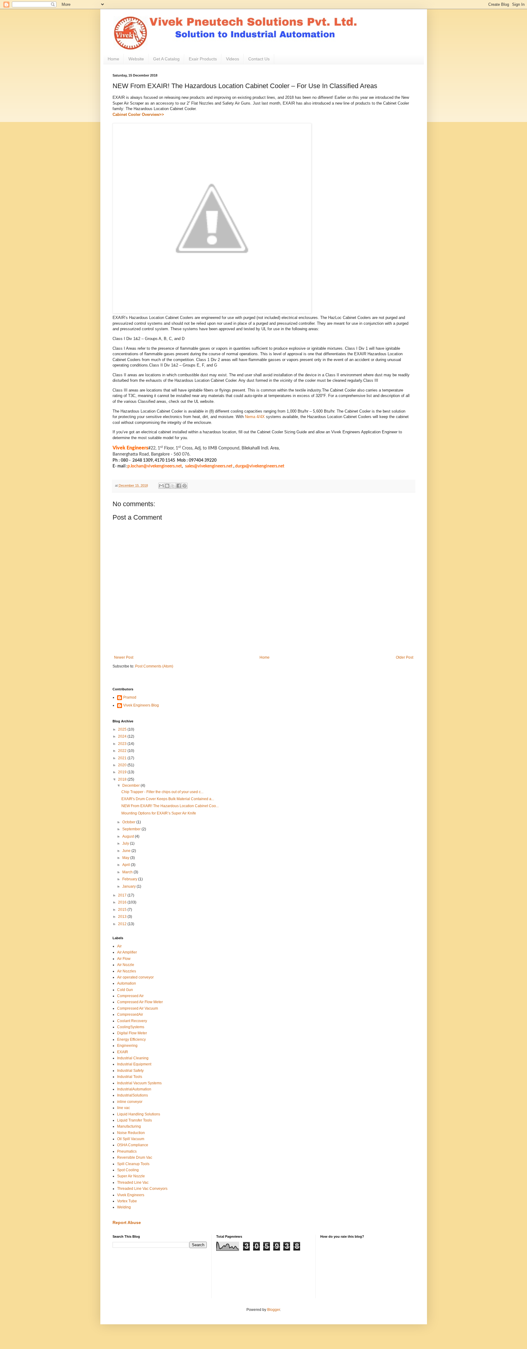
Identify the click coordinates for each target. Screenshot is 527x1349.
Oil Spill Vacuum (130, 1139)
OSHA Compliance (132, 1145)
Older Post (404, 657)
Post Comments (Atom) (154, 666)
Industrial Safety (130, 1070)
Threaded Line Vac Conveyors (142, 1188)
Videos (232, 58)
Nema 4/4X (255, 416)
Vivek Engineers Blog (141, 705)
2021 (122, 758)
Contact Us (259, 58)
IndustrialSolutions (132, 1095)
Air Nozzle (125, 965)
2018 (122, 779)
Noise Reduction (131, 1133)
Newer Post (123, 657)
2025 (122, 729)
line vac (123, 1108)
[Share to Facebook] (179, 486)
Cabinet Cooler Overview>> (138, 114)
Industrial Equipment (134, 1064)
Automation (126, 983)
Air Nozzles (126, 971)
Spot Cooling (128, 1170)
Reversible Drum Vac (134, 1157)
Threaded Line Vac (133, 1182)
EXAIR (122, 1052)
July (126, 843)
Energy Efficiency (131, 1039)
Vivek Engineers (130, 1195)
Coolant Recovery (132, 1021)
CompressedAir (130, 1014)
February (130, 879)
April (126, 865)
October (129, 822)
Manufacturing (129, 1126)
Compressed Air (130, 996)
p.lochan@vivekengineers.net (154, 466)
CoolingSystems (130, 1027)
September (132, 829)
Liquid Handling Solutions (138, 1114)
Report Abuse (127, 1222)
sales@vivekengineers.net (208, 466)
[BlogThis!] (167, 486)
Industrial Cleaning (133, 1058)
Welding (124, 1207)
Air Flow (124, 959)
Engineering (127, 1045)
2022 (122, 751)
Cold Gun (125, 990)
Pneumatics (127, 1151)
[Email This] (161, 486)
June (126, 851)
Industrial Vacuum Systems (139, 1083)
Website (136, 58)
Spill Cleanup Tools (133, 1164)
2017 (122, 895)
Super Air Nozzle (131, 1176)
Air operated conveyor (135, 977)
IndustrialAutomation (134, 1089)
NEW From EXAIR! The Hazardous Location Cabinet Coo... (170, 806)
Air (119, 946)
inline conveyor (129, 1102)
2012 (122, 924)
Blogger (273, 1310)
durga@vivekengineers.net (259, 466)
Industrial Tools (129, 1077)
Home (113, 58)
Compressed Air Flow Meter (140, 1002)
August (128, 836)
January (129, 886)
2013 (122, 916)
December (131, 785)
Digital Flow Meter (132, 1033)
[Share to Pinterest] (184, 486)
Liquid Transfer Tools (134, 1120)
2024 (122, 736)
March (128, 872)
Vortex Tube (127, 1201)
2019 (122, 772)
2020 (122, 765)
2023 (122, 744)
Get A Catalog (166, 58)
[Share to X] (173, 486)
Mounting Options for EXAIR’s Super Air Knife (158, 813)
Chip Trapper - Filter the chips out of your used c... (162, 792)
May (126, 858)
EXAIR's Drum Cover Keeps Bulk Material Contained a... (167, 799)
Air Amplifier (127, 952)
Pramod (129, 697)
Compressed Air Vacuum (137, 1008)
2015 (122, 909)
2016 (122, 902)
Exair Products (203, 58)
